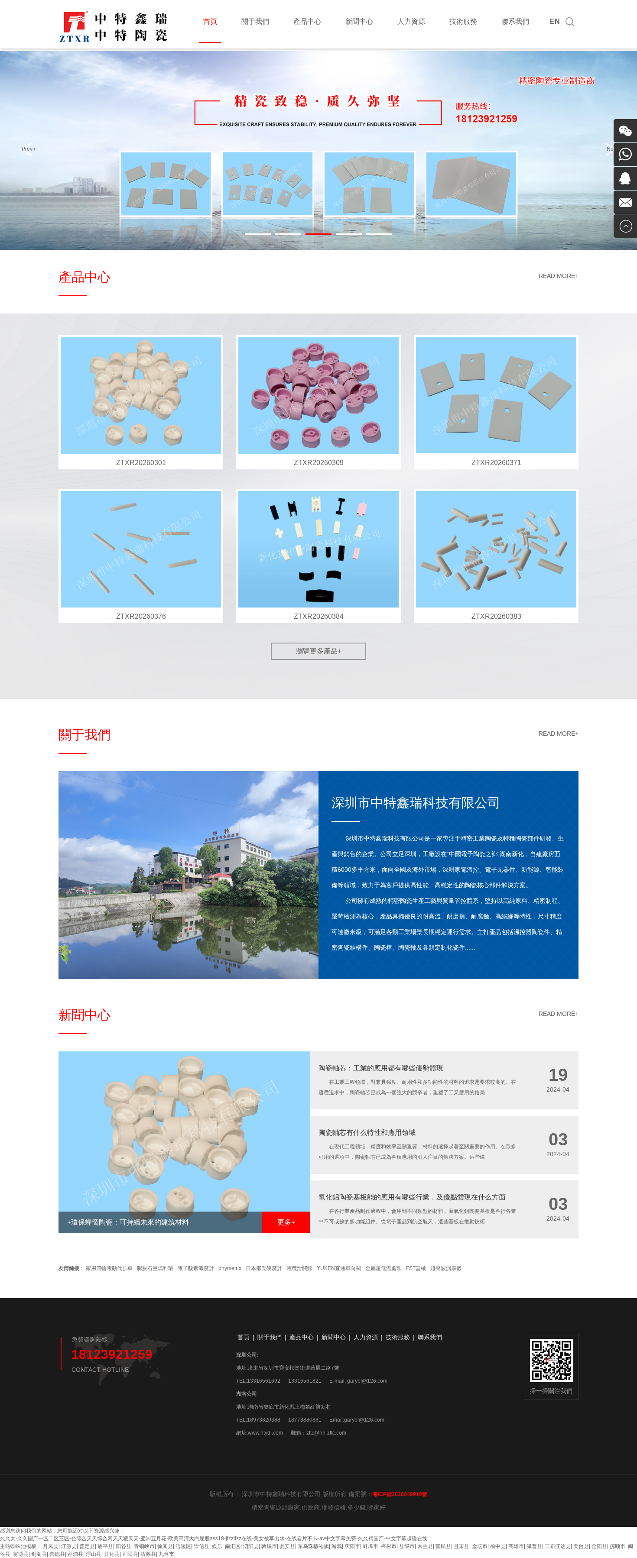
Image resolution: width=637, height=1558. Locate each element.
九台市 (166, 1554)
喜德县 (57, 1554)
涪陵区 (183, 1546)
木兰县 (425, 1546)
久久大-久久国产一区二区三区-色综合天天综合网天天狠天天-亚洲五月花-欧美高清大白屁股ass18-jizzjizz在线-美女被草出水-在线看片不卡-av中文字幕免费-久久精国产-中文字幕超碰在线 (213, 1538)
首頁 (210, 21)
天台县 (581, 1546)
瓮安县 (287, 1546)
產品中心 (307, 21)
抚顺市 (617, 1546)
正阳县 (130, 1554)
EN (555, 21)
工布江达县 (558, 1546)
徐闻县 (165, 1546)
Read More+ (558, 275)
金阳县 (599, 1546)
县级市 (407, 1546)
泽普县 (534, 1546)
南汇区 (232, 1546)
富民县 (443, 1546)
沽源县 (148, 1554)
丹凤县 (50, 1546)
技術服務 (463, 21)
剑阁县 (39, 1554)
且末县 (461, 1546)
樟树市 (388, 1546)
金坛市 (480, 1546)
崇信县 (201, 1546)
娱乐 (217, 1546)
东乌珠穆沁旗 (313, 1546)
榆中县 (498, 1546)
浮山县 (93, 1554)
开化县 (112, 1554)
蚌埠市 (370, 1546)
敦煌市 (269, 1546)
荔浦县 (75, 1554)
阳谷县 (123, 1546)
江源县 (69, 1546)
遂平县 (105, 1546)
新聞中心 (359, 21)
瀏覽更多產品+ (318, 651)
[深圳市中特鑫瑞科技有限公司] (113, 42)
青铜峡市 (144, 1546)
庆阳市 (352, 1546)
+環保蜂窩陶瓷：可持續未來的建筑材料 (128, 1222)
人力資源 (411, 21)
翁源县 (21, 1554)
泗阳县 (251, 1546)
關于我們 (255, 21)
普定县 (87, 1546)
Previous (28, 149)
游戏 (337, 1546)
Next (612, 149)
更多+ (286, 1222)
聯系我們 (515, 21)
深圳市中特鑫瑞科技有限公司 (416, 802)
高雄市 (516, 1546)
